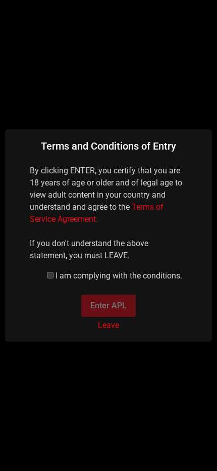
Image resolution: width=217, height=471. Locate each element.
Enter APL (108, 305)
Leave (108, 325)
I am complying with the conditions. (119, 275)
